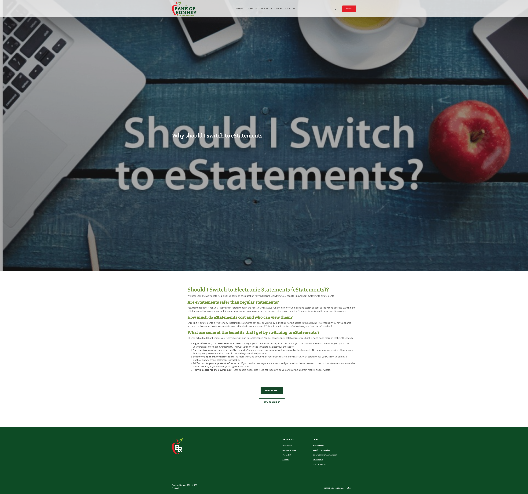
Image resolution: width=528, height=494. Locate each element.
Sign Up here (272, 390)
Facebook (175, 488)
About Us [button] (290, 8)
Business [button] (252, 8)
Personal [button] (239, 8)
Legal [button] (316, 439)
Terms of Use (318, 459)
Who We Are (287, 445)
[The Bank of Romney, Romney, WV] (184, 8)
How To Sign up (271, 402)
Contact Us (286, 455)
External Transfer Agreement (325, 455)
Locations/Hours (289, 450)
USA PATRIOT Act (320, 464)
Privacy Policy (318, 445)
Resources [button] (277, 8)
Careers (285, 459)
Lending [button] (264, 8)
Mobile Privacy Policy (321, 450)
